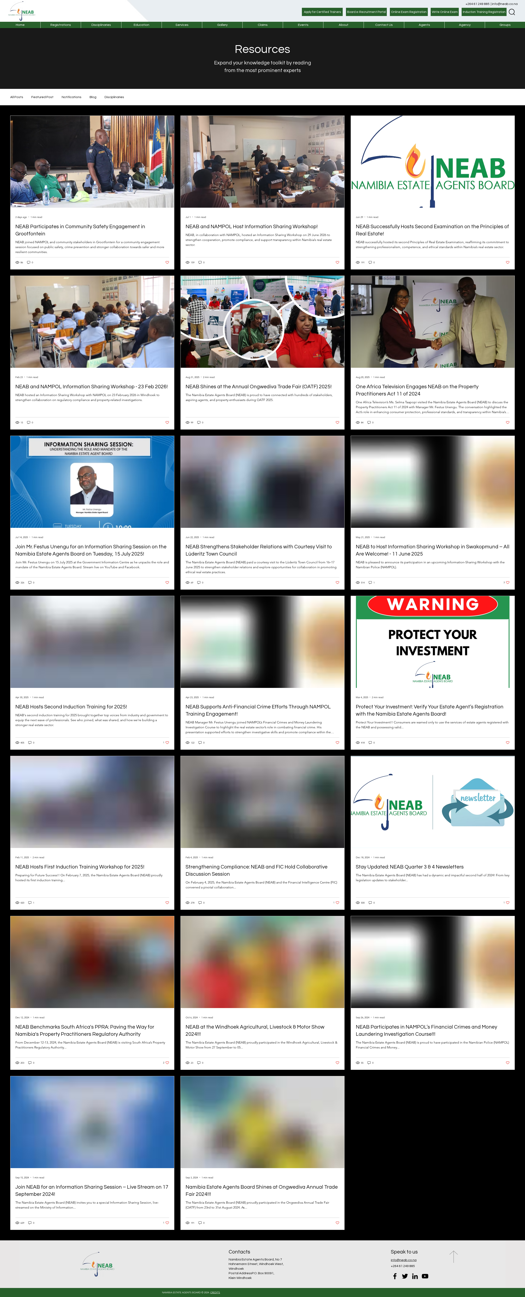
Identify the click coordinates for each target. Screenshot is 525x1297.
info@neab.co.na (505, 4)
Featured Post (42, 97)
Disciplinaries (114, 97)
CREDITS (215, 1292)
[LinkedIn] (415, 1276)
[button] (182, 25)
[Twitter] (405, 1276)
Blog (93, 97)
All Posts (16, 97)
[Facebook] (395, 1276)
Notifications (71, 97)
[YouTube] (425, 1276)
